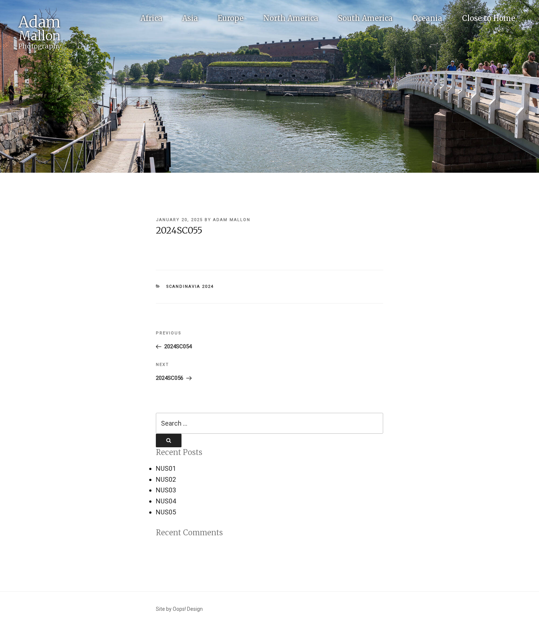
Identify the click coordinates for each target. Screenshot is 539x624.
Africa (151, 18)
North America (290, 18)
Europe (230, 18)
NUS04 (166, 501)
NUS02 (166, 479)
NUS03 (166, 490)
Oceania (427, 18)
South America (365, 18)
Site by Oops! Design (179, 609)
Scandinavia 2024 (190, 286)
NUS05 (166, 512)
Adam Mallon (231, 219)
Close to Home (488, 18)
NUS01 (166, 468)
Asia (190, 18)
